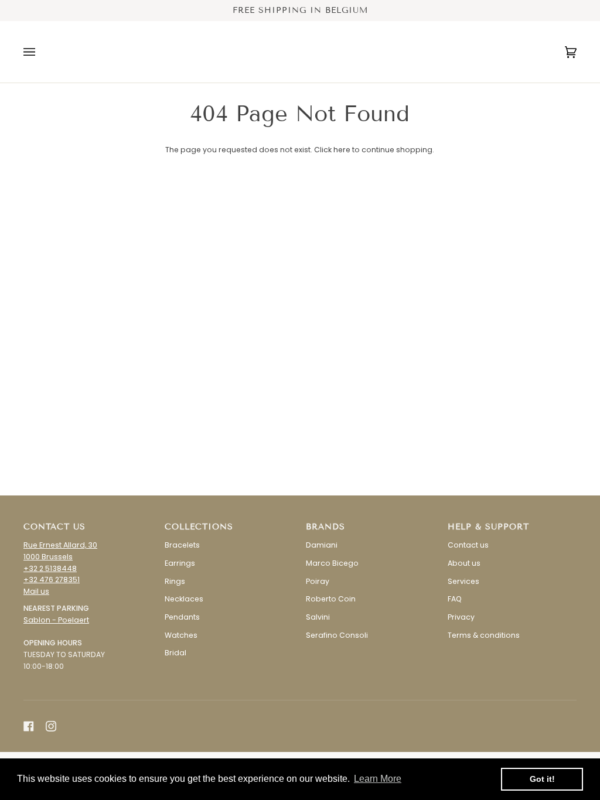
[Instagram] (51, 726)
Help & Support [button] (488, 527)
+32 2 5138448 (50, 568)
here (341, 150)
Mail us (36, 591)
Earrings (180, 563)
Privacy (461, 617)
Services (463, 581)
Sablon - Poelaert (56, 620)
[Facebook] (28, 726)
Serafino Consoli (337, 635)
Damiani (322, 545)
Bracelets (182, 545)
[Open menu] (41, 52)
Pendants (182, 617)
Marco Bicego (332, 563)
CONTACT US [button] (54, 527)
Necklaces (184, 599)
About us (464, 563)
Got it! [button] (542, 779)
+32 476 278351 (51, 579)
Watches (181, 635)
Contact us (468, 545)
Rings (175, 581)
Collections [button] (199, 527)
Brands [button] (325, 527)
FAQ (455, 599)
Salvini (318, 617)
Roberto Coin (331, 599)
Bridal (175, 653)
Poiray (317, 581)
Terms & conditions (484, 635)
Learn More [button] (377, 779)
